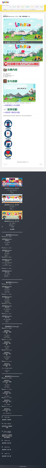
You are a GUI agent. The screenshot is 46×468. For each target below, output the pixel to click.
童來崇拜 (14, 6)
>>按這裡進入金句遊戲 (11, 105)
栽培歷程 (27, 6)
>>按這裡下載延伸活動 (11, 112)
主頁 (10, 6)
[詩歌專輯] (23, 145)
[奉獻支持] (23, 155)
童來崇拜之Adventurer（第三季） (15, 9)
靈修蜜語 (36, 6)
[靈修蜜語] (23, 135)
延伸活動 (41, 6)
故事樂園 (32, 6)
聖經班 (18, 6)
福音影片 (22, 6)
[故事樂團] (23, 125)
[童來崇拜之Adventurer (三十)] (23, 29)
